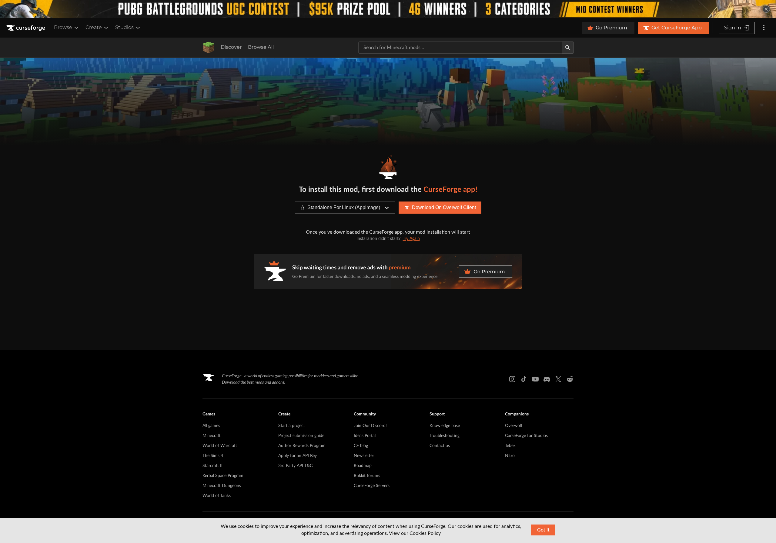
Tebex (510, 446)
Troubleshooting (445, 436)
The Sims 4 (212, 456)
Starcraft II (212, 466)
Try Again (411, 239)
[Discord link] (546, 379)
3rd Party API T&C (295, 466)
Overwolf (513, 426)
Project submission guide (301, 436)
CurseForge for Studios (526, 436)
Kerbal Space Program (222, 476)
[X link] (558, 379)
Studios (124, 27)
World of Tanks (216, 496)
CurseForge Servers (372, 486)
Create (93, 27)
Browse (63, 27)
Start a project (291, 426)
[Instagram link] (512, 379)
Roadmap (363, 466)
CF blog (361, 446)
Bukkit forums (367, 476)
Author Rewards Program (302, 446)
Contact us (440, 446)
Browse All (261, 47)
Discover (231, 47)
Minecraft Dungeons (221, 486)
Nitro (510, 456)
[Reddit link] (570, 379)
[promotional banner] (388, 9)
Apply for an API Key (297, 456)
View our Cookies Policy (415, 533)
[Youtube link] (535, 379)
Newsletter (364, 456)
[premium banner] (388, 271)
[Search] (568, 48)
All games (211, 426)
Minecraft (211, 436)
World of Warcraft (219, 446)
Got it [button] (543, 530)
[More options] (764, 28)
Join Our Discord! (370, 426)
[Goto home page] (26, 28)
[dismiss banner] (766, 9)
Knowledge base (445, 426)
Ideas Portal (365, 436)
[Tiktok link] (523, 379)
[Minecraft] (208, 48)
